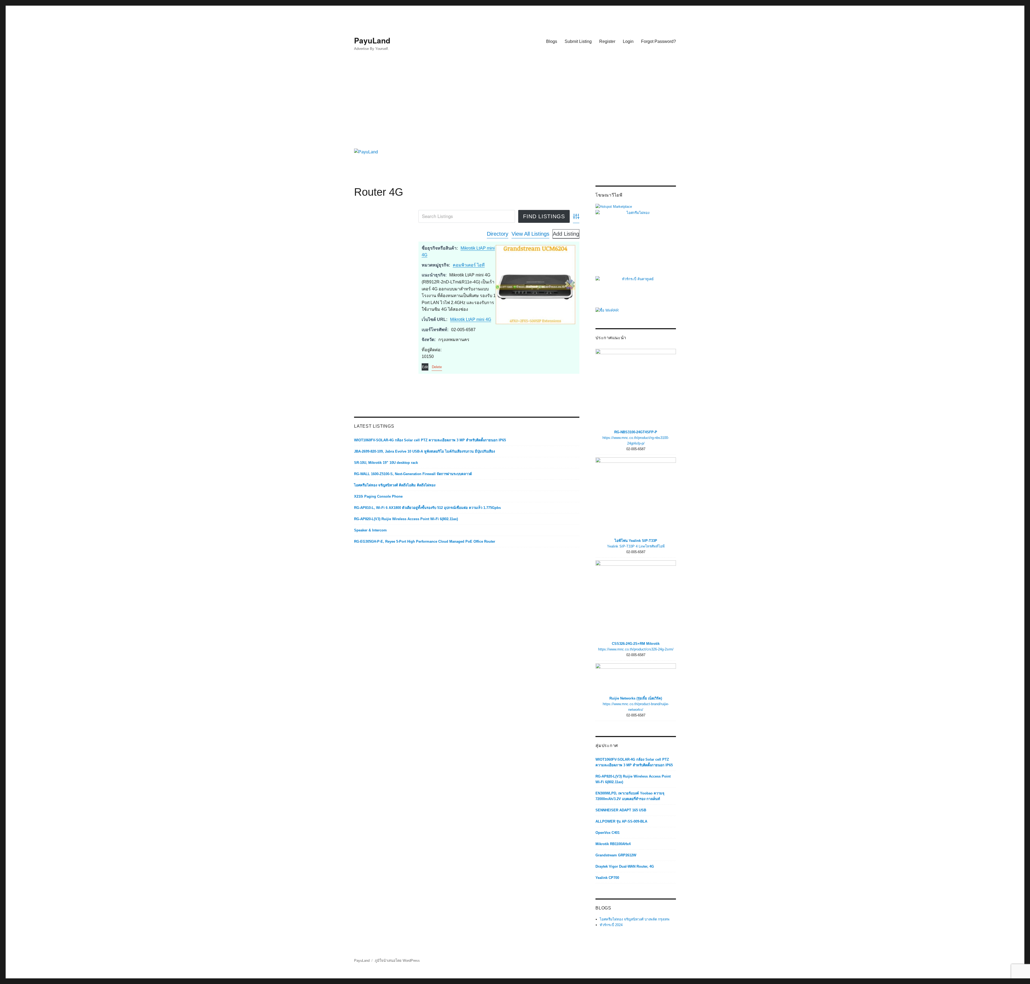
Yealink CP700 (607, 878)
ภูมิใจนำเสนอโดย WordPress (397, 961)
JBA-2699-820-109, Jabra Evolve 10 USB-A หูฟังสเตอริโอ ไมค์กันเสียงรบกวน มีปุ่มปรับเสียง (424, 451)
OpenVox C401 (607, 833)
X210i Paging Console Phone (378, 496)
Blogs (551, 41)
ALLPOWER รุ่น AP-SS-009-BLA (621, 821)
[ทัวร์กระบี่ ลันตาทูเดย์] (635, 291)
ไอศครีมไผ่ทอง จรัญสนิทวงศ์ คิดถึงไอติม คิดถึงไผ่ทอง (394, 485)
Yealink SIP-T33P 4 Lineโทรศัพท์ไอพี (636, 546)
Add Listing (566, 234)
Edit (425, 367)
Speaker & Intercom (370, 530)
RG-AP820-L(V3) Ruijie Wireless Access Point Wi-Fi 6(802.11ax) (406, 519)
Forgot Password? (658, 41)
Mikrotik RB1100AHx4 (613, 844)
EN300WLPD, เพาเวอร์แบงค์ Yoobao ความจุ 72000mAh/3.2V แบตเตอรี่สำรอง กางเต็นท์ (629, 796)
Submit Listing (578, 41)
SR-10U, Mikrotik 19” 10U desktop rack (386, 463)
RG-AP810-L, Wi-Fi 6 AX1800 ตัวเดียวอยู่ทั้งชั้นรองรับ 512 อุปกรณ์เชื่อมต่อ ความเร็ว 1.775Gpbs (427, 508)
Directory (497, 234)
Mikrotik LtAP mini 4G (470, 319)
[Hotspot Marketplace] (613, 206)
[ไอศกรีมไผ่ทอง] (635, 243)
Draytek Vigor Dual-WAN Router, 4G (624, 866)
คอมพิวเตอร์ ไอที (469, 265)
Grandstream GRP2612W (615, 855)
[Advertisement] (516, 103)
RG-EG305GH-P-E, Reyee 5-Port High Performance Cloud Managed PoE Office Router (424, 541)
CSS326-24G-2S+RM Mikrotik (636, 644)
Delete (437, 367)
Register (607, 41)
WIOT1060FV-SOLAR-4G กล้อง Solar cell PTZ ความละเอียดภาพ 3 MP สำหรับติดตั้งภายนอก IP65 (430, 440)
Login (628, 41)
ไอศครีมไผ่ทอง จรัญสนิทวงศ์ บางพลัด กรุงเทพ (635, 919)
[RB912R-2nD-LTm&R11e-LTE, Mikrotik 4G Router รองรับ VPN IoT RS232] (536, 284)
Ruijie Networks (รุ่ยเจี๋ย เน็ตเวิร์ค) (635, 698)
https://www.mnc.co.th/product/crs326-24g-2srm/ (636, 649)
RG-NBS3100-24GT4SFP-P (635, 432)
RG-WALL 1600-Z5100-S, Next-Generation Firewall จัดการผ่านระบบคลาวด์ (413, 474)
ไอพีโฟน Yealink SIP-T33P (636, 541)
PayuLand (372, 40)
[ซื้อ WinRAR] (607, 310)
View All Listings (530, 234)
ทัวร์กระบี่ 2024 (611, 925)
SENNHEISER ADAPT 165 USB (620, 810)
